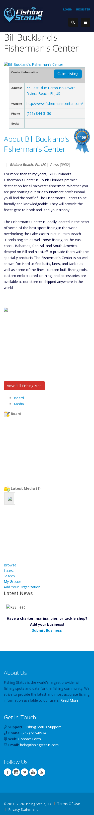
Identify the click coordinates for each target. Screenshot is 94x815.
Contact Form (29, 739)
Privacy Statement (23, 809)
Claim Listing (67, 73)
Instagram (16, 772)
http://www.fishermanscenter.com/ (55, 103)
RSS (41, 772)
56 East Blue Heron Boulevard (51, 87)
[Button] (85, 22)
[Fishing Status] (23, 15)
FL (52, 93)
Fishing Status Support (43, 727)
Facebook (7, 772)
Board (19, 398)
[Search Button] (73, 22)
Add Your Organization (22, 587)
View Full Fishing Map (24, 385)
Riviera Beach (38, 93)
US (58, 93)
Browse (10, 565)
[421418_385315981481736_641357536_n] (10, 498)
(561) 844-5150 (39, 113)
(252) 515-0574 (34, 733)
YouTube (33, 772)
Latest (9, 570)
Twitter (24, 772)
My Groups (13, 581)
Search (9, 576)
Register (83, 9)
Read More (69, 700)
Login (67, 9)
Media (19, 404)
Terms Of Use (68, 803)
